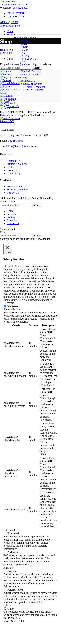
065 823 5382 (20, 7)
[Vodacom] (6, 74)
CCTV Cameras (34, 89)
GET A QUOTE (9, 22)
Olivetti (24, 46)
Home (3, 49)
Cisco (10, 58)
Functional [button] (9, 530)
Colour (24, 49)
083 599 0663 (7, 1)
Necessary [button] (8, 302)
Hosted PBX (14, 160)
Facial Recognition (35, 86)
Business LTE (27, 80)
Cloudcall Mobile (29, 74)
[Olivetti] (5, 80)
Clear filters (6, 52)
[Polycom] (6, 77)
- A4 (22, 52)
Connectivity (14, 173)
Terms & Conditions (17, 189)
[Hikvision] (6, 95)
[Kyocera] (6, 86)
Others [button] (7, 605)
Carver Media (7, 201)
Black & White (28, 59)
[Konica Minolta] (9, 89)
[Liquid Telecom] (10, 83)
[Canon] (5, 108)
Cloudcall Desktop (30, 71)
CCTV (10, 167)
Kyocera (24, 40)
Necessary (12, 306)
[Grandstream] (8, 98)
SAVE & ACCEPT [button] (13, 621)
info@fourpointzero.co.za (14, 4)
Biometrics (12, 170)
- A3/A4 (24, 56)
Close (3, 232)
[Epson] (4, 101)
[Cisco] (4, 104)
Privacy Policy (14, 186)
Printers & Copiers (17, 163)
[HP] (3, 92)
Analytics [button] (8, 567)
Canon (23, 43)
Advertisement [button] (11, 586)
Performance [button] (10, 548)
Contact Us (13, 192)
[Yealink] (5, 71)
